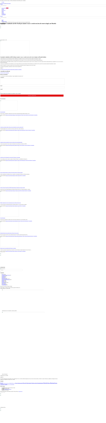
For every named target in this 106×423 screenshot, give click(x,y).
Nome (1, 85)
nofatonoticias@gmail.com (7, 389)
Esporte (3, 277)
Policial (9, 69)
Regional (11, 69)
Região (3, 9)
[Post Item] (8, 110)
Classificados (3, 14)
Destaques (15, 130)
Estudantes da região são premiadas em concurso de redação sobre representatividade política (11, 142)
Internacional (3, 10)
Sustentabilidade (4, 284)
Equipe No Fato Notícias (4, 69)
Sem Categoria (8, 384)
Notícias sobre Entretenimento (21, 130)
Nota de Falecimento (27, 383)
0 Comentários (19, 69)
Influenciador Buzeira (30, 236)
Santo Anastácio (22, 145)
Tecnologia (29, 130)
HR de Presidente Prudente (23, 190)
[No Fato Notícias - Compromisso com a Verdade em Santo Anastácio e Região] (5, 3)
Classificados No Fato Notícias (6, 275)
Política (3, 11)
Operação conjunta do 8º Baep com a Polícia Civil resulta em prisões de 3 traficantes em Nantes (11, 172)
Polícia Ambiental (15, 69)
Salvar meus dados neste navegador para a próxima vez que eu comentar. (10, 93)
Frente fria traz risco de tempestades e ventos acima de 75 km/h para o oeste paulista (10, 157)
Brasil (13, 130)
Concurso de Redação (27, 145)
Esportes (3, 13)
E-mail (1, 89)
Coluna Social (11, 383)
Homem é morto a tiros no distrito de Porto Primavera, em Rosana (8, 248)
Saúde (3, 12)
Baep (21, 175)
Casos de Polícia (19, 251)
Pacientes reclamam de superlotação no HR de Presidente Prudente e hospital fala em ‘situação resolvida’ (12, 187)
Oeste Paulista (30, 160)
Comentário (2, 77)
